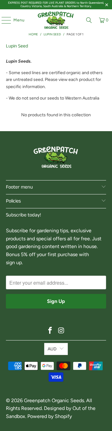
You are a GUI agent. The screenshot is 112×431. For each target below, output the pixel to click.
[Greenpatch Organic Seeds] (56, 20)
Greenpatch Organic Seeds (54, 400)
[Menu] (3, 20)
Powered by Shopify (49, 416)
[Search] (89, 20)
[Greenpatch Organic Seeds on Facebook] (50, 331)
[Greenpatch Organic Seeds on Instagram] (61, 331)
